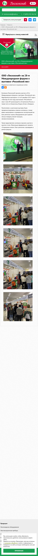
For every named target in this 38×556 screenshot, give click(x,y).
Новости (9, 25)
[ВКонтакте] (3, 87)
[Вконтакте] (30, 19)
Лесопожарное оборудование (9, 527)
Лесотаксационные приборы (9, 530)
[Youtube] (25, 19)
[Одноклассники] (5, 87)
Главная (2, 25)
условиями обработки (11, 543)
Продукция (3, 523)
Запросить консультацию (12, 20)
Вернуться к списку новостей (17, 34)
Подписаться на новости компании (36, 35)
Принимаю (19, 551)
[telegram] (34, 19)
